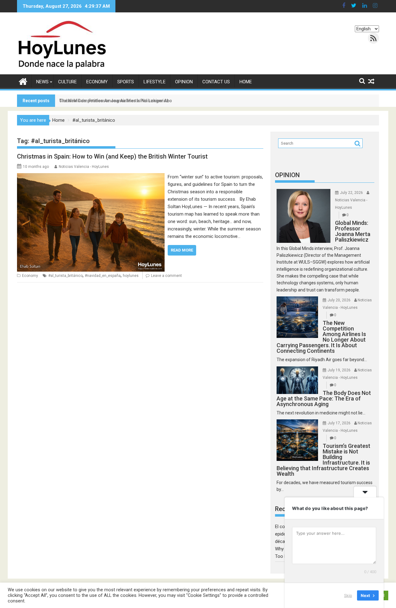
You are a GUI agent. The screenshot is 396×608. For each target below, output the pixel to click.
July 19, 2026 (339, 370)
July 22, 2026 (351, 192)
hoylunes (131, 275)
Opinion (184, 82)
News (42, 82)
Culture (67, 82)
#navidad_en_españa (103, 275)
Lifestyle (155, 82)
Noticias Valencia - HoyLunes (84, 166)
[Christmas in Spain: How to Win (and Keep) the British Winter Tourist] (91, 177)
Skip (348, 595)
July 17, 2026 (339, 423)
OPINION (287, 175)
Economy (97, 82)
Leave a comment (166, 275)
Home (245, 82)
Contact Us (216, 82)
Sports (125, 82)
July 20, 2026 (339, 300)
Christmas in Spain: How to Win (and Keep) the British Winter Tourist (112, 156)
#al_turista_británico (65, 275)
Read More (182, 250)
